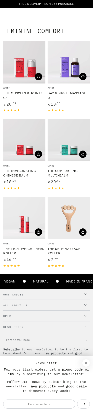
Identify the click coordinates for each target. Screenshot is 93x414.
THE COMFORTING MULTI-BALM (62, 173)
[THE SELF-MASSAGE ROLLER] (69, 218)
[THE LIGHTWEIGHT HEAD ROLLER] (24, 218)
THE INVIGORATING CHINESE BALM (19, 173)
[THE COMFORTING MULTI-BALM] (69, 140)
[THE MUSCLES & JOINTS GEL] (24, 62)
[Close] (86, 363)
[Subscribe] (87, 340)
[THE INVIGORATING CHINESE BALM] (24, 140)
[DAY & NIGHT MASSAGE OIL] (69, 62)
